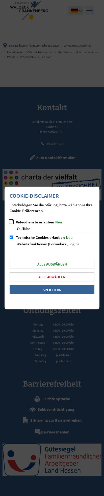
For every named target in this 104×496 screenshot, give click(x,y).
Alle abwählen (52, 277)
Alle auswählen (52, 264)
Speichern (52, 289)
